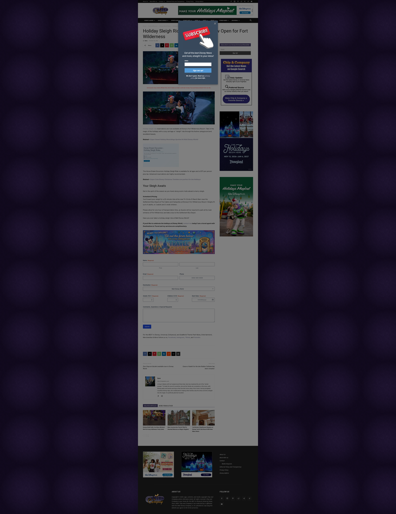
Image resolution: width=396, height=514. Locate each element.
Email (186, 61)
